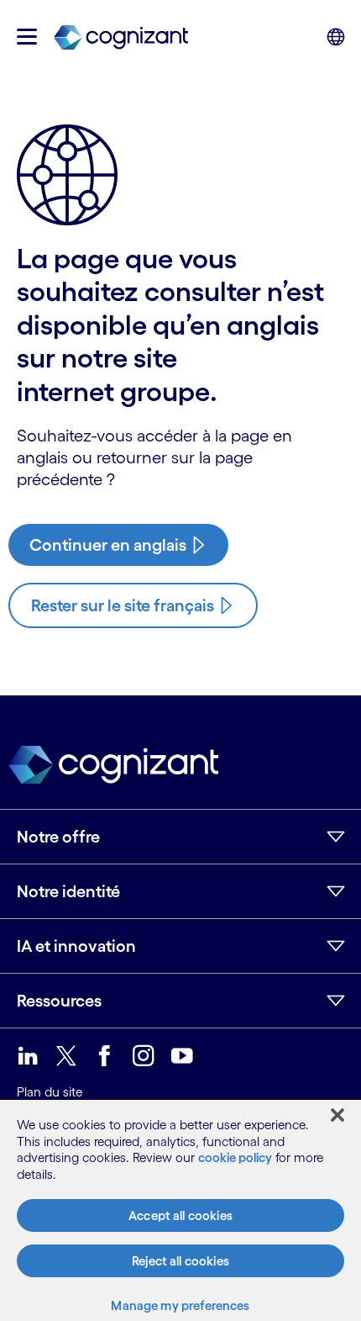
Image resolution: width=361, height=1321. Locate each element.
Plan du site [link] (49, 1092)
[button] (27, 36)
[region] (180, 1210)
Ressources (59, 1000)
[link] (121, 36)
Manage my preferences (180, 1305)
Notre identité (68, 891)
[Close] (337, 1115)
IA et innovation (76, 946)
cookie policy (235, 1157)
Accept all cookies (180, 1215)
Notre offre (58, 836)
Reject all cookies (180, 1261)
